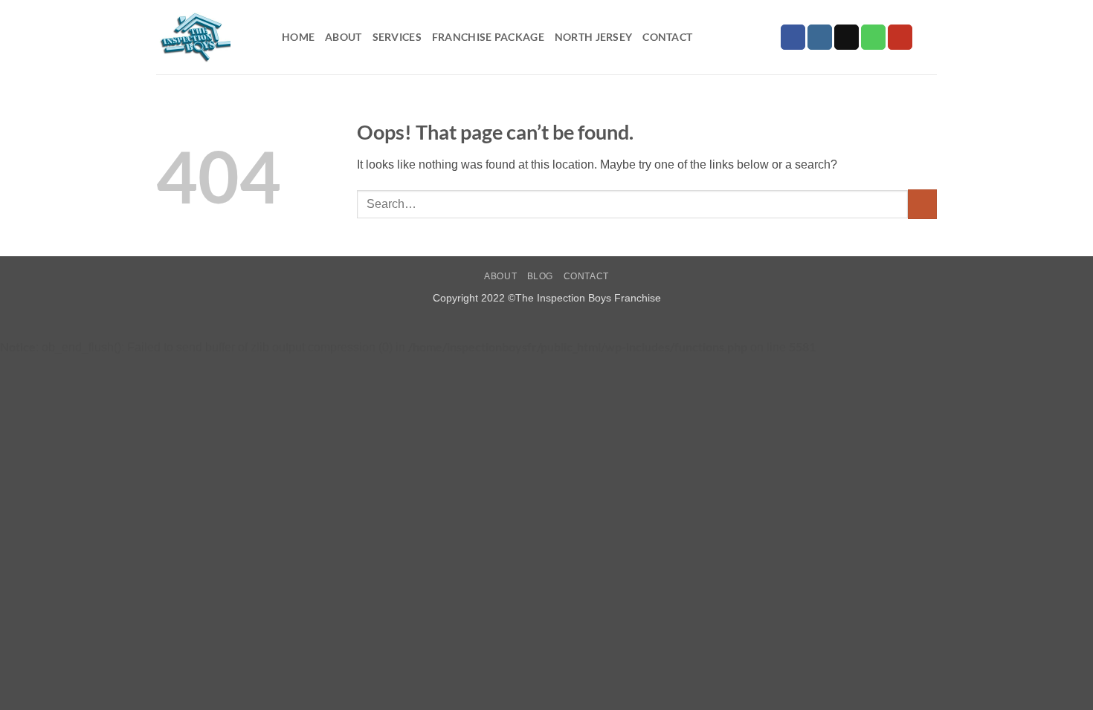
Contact (667, 36)
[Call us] (873, 37)
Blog (540, 276)
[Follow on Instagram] (819, 37)
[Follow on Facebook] (793, 37)
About (343, 36)
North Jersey (593, 36)
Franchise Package (488, 36)
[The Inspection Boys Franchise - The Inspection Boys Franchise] (207, 37)
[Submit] (922, 203)
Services (397, 36)
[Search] (930, 37)
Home (298, 36)
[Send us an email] (846, 37)
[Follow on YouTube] (900, 37)
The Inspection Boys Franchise (588, 298)
